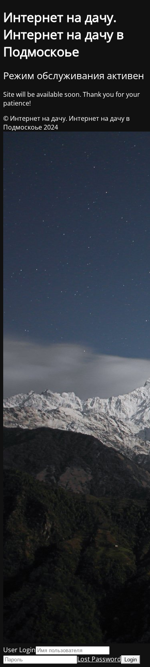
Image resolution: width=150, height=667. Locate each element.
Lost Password (99, 659)
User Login (19, 649)
